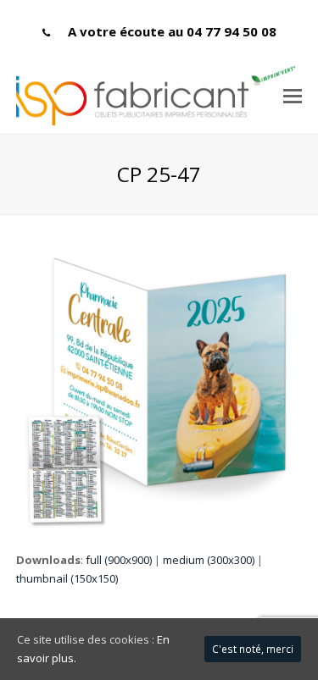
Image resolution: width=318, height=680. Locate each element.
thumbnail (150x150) (67, 578)
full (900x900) (119, 559)
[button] (292, 95)
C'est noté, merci (252, 649)
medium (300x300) (208, 559)
